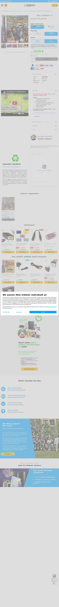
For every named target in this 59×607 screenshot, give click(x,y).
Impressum (10, 308)
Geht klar (43, 312)
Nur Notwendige (6, 312)
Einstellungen (19, 312)
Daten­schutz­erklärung (52, 306)
